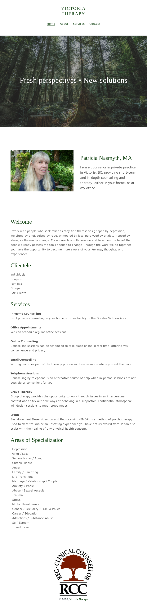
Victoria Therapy (73, 11)
